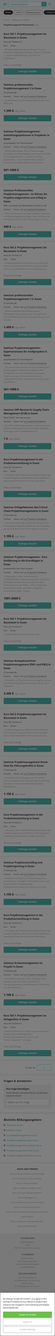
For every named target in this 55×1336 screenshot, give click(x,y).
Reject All (27, 1322)
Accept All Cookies (27, 1314)
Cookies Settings (27, 1329)
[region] (27, 1314)
